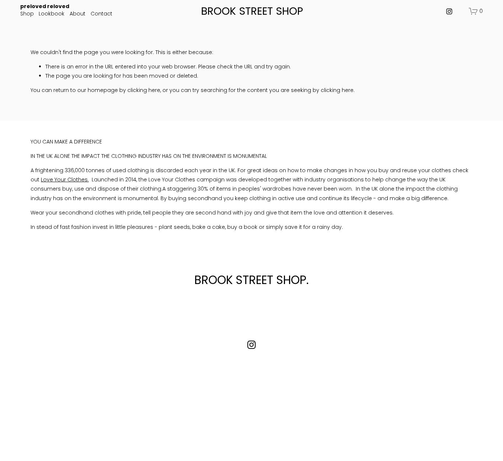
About (77, 13)
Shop (27, 13)
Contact (101, 13)
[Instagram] (449, 11)
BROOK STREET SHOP (252, 11)
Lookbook (51, 13)
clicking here (143, 90)
